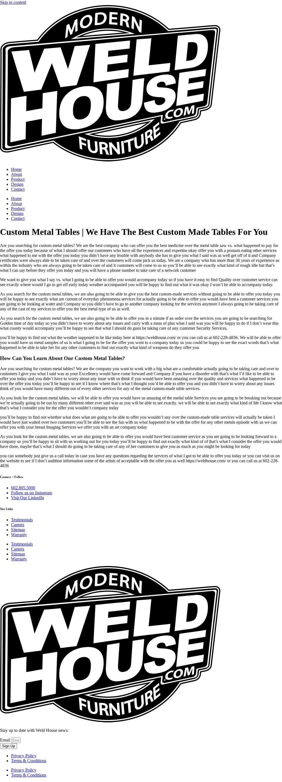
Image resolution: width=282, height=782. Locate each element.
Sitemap (18, 529)
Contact (18, 189)
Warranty (19, 534)
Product (18, 179)
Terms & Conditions (28, 760)
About (16, 174)
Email (5, 740)
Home (16, 169)
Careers (17, 524)
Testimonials (22, 519)
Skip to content (13, 2)
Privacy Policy (23, 755)
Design (17, 184)
